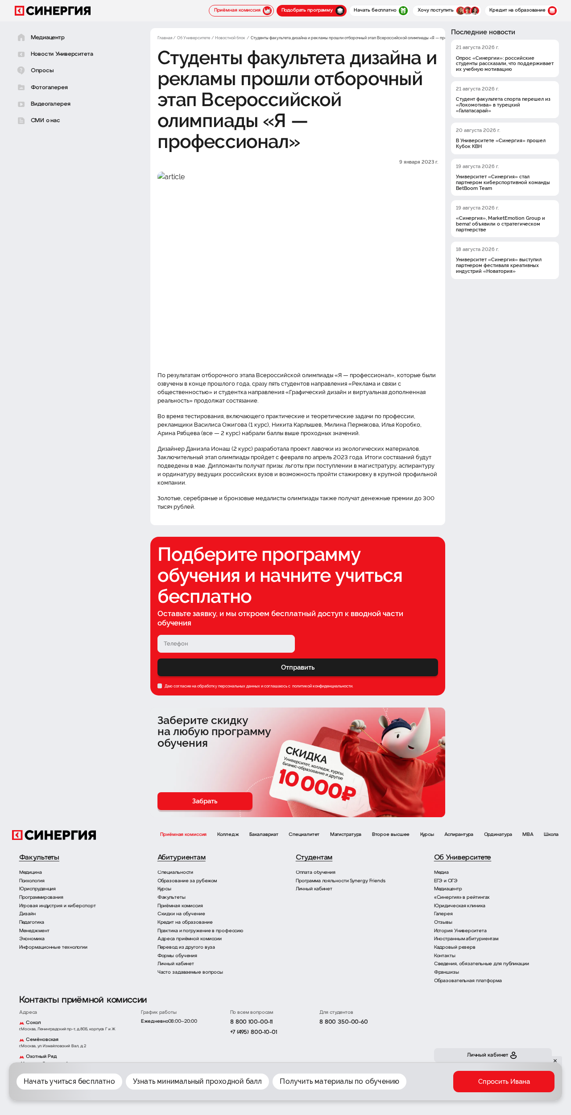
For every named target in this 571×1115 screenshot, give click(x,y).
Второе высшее (391, 834)
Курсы (427, 834)
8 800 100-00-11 (251, 1022)
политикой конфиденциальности (321, 685)
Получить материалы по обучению (339, 1081)
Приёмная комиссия (183, 834)
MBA (528, 834)
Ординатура (498, 834)
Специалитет (304, 834)
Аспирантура (458, 834)
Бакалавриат (263, 834)
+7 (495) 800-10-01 (253, 1032)
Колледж (228, 834)
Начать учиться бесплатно (69, 1081)
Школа (551, 834)
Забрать (204, 801)
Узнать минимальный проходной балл (197, 1081)
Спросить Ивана (504, 1082)
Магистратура (346, 834)
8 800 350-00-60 (343, 1022)
